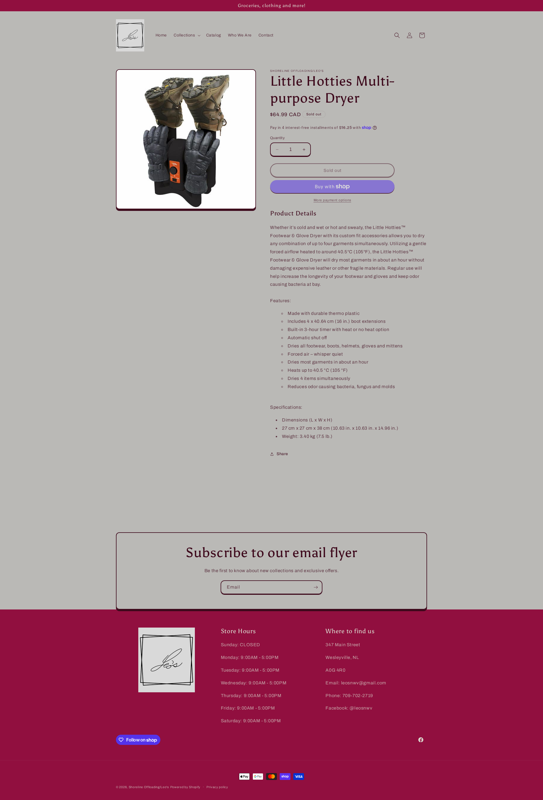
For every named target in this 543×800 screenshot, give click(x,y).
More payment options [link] (332, 200)
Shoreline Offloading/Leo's (149, 787)
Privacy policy (217, 787)
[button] (186, 35)
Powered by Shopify (185, 787)
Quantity (277, 138)
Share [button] (282, 454)
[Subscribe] (315, 587)
